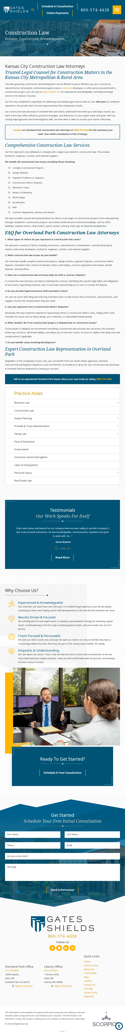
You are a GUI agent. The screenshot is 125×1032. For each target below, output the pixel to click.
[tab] (118, 403)
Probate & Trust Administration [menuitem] (32, 426)
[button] (117, 9)
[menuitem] (102, 961)
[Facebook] (52, 948)
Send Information (62, 890)
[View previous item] (56, 549)
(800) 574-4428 (81, 130)
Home (87, 961)
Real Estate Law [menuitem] (23, 480)
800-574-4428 (95, 9)
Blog (86, 977)
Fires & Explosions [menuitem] (24, 441)
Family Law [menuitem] (20, 434)
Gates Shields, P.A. (51, 91)
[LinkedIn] (66, 948)
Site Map (88, 988)
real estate (67, 88)
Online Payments (57, 13)
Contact (17, 130)
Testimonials (90, 973)
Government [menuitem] (21, 449)
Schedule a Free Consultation (63, 772)
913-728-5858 (12, 970)
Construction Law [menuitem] (24, 410)
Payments (89, 996)
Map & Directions (24, 986)
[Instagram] (73, 948)
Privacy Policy (90, 992)
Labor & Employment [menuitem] (26, 465)
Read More (62, 557)
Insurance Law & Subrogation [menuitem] (30, 457)
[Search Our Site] (32, 9)
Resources (89, 969)
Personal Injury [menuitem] (23, 472)
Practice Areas (91, 965)
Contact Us (89, 984)
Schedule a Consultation (57, 6)
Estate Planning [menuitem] (23, 418)
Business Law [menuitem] (21, 402)
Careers (88, 980)
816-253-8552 (51, 970)
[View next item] (68, 549)
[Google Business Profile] (59, 948)
